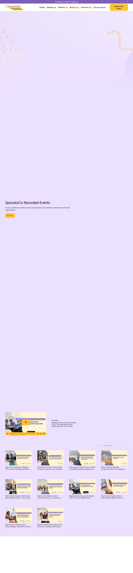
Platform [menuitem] (61, 7)
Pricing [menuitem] (42, 7)
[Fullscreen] (44, 433)
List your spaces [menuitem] (99, 7)
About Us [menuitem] (73, 7)
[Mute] (37, 433)
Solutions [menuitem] (50, 7)
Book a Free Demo (119, 7)
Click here (74, 2)
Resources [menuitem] (85, 7)
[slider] (24, 433)
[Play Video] (7, 433)
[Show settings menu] (41, 433)
